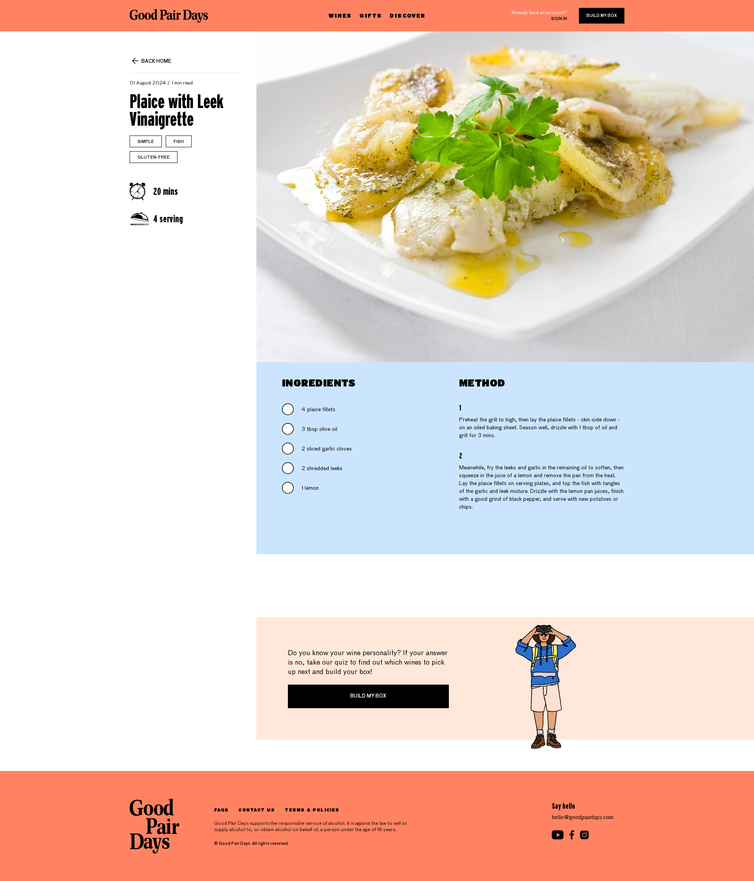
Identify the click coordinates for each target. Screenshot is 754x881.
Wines (339, 15)
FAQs (221, 809)
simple (145, 142)
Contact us (256, 809)
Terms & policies (312, 809)
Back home (156, 61)
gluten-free (153, 157)
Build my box (601, 16)
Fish (179, 142)
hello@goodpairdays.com (583, 817)
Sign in (559, 19)
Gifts (370, 15)
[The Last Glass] (169, 15)
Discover (407, 15)
